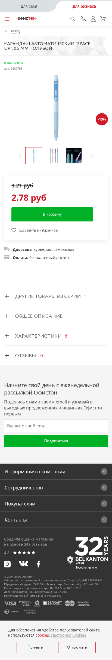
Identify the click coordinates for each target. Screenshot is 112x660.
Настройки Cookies (68, 635)
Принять (35, 647)
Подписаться (56, 441)
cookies (42, 635)
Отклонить (77, 647)
